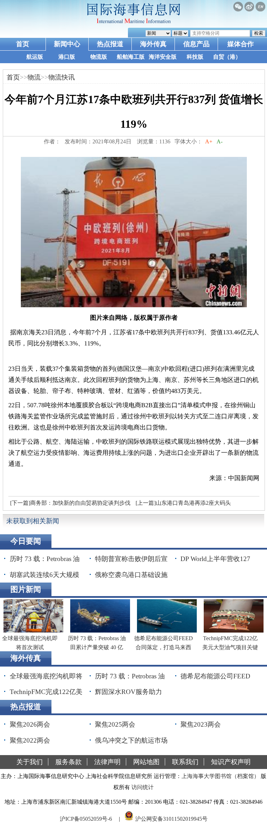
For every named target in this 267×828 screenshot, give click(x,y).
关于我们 (29, 762)
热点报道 (110, 44)
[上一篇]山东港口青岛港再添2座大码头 (183, 503)
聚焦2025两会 (115, 724)
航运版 (34, 57)
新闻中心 (67, 44)
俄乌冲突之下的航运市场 (131, 740)
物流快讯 (61, 77)
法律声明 (107, 762)
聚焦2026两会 (30, 724)
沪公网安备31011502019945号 (171, 819)
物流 (34, 77)
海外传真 (153, 44)
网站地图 (146, 762)
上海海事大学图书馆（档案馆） (220, 776)
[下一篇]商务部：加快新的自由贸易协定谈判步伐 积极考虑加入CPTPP (69, 505)
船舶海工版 (131, 57)
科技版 (195, 57)
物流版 (98, 57)
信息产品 (196, 44)
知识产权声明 (231, 762)
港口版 (66, 57)
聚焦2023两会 (200, 724)
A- (219, 141)
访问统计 (142, 787)
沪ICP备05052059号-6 (86, 819)
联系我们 (185, 762)
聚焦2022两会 (30, 740)
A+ (209, 141)
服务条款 (68, 762)
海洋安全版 (163, 57)
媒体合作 (240, 44)
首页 (22, 44)
